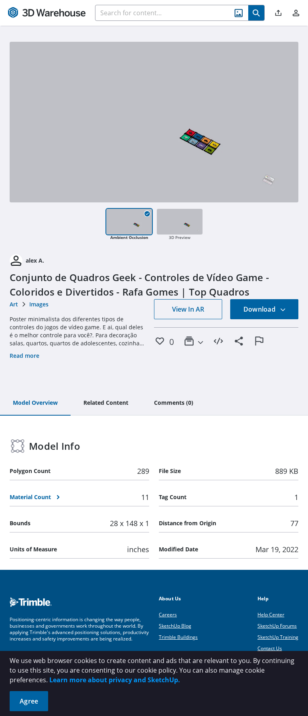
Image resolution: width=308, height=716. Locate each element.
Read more (24, 355)
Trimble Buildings (178, 637)
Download (260, 309)
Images (39, 304)
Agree (29, 701)
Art (14, 304)
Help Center (270, 614)
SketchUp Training (277, 637)
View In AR (188, 309)
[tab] (35, 403)
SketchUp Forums (277, 625)
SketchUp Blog (175, 625)
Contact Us (269, 648)
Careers (168, 614)
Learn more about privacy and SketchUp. (114, 679)
